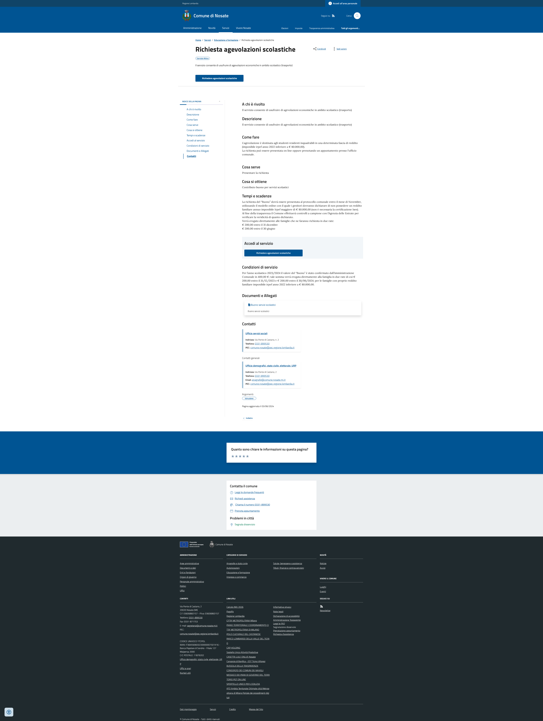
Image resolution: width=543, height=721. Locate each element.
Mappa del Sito (256, 709)
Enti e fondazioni (188, 572)
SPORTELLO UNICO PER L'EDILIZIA (243, 684)
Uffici (182, 590)
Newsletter (325, 610)
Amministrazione (192, 28)
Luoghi (323, 587)
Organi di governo (188, 577)
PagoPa (230, 611)
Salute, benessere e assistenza (287, 563)
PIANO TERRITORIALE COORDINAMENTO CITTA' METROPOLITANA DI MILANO (248, 627)
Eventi (323, 591)
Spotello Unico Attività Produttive (242, 652)
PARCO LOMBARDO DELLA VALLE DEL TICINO (248, 641)
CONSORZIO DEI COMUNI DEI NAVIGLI (245, 670)
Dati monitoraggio (188, 709)
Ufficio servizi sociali (256, 333)
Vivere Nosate (243, 28)
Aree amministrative (189, 563)
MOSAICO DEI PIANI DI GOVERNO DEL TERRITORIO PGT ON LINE (248, 677)
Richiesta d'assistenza (283, 634)
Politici (183, 586)
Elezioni (284, 28)
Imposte (298, 28)
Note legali (278, 611)
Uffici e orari (185, 668)
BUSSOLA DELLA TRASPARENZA (242, 666)
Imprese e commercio (236, 577)
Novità (211, 28)
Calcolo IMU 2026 (235, 607)
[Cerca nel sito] (356, 15)
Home (198, 40)
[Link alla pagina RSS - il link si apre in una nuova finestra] (333, 16)
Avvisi (322, 568)
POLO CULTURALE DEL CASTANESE (244, 634)
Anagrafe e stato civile (237, 563)
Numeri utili (185, 673)
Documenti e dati (188, 568)
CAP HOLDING (233, 647)
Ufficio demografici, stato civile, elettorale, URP (270, 366)
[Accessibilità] (9, 712)
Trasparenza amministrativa (321, 28)
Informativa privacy (282, 607)
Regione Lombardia (190, 3)
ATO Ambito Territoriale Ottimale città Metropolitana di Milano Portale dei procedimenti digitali (248, 693)
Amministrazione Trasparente (287, 620)
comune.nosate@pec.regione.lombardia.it (272, 347)
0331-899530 (195, 617)
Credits (232, 709)
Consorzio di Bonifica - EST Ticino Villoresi (246, 661)
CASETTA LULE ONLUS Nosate (241, 656)
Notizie (323, 563)
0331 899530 (262, 344)
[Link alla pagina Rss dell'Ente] (321, 606)
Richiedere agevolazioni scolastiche (219, 78)
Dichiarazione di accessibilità (286, 616)
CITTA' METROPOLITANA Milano (242, 620)
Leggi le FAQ (279, 623)
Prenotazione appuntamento (286, 630)
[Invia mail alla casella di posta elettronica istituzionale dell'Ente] (202, 625)
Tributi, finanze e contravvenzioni (288, 568)
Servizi (225, 28)
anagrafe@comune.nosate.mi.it (268, 380)
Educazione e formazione (226, 40)
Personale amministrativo (192, 581)
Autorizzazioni (233, 568)
